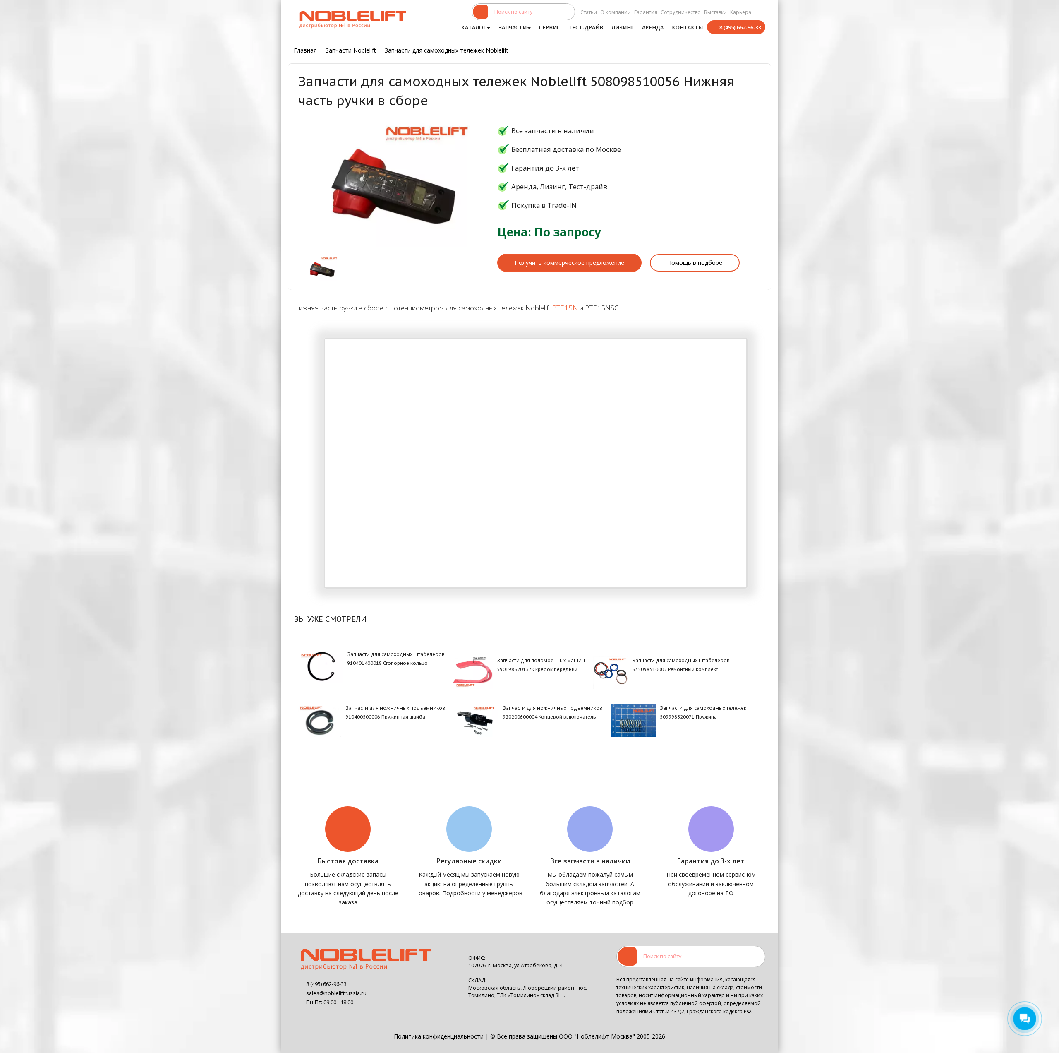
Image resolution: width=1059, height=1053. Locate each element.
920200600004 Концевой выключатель (549, 717)
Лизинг (622, 27)
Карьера (740, 12)
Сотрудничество (681, 12)
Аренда (653, 27)
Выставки (715, 12)
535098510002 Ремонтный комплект (675, 669)
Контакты (687, 27)
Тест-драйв (585, 27)
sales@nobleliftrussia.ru (336, 993)
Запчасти (512, 27)
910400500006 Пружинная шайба (385, 717)
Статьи (588, 12)
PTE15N (565, 308)
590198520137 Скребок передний (537, 669)
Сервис (549, 27)
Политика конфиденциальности (439, 1036)
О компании (615, 12)
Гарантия (645, 12)
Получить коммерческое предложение (569, 263)
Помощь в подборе (694, 263)
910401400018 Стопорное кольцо (387, 663)
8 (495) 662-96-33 (740, 27)
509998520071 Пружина (688, 717)
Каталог (473, 27)
